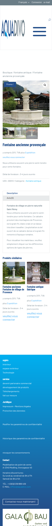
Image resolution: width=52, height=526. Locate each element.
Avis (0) (10, 198)
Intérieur (7, 364)
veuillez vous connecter (14, 157)
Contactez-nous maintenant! (20, 502)
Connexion (37, 2)
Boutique (7, 72)
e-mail (47, 2)
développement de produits (16, 387)
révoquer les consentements (16, 453)
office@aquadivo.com (20, 487)
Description (12, 193)
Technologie (8, 373)
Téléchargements (11, 391)
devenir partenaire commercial (17, 383)
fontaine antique (22, 72)
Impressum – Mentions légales (17, 406)
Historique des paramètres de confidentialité (24, 438)
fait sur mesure (10, 395)
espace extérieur (11, 368)
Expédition (30, 153)
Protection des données (14, 411)
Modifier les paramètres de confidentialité (22, 424)
